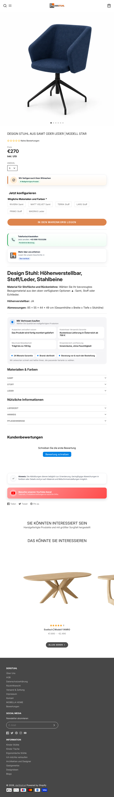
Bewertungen (12, 706)
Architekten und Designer (18, 761)
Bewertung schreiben (57, 454)
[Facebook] (7, 733)
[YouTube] (25, 733)
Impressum (11, 694)
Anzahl (11, 163)
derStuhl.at (20, 785)
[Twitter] (12, 733)
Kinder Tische (12, 749)
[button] (51, 122)
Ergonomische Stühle (16, 753)
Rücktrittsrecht (13, 685)
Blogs (9, 774)
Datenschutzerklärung (17, 681)
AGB (8, 677)
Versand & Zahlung (15, 690)
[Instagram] (20, 733)
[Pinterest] (16, 733)
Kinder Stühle (12, 744)
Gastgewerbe (12, 765)
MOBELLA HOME (14, 702)
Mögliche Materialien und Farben (27, 199)
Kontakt (10, 698)
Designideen (12, 769)
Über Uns (10, 673)
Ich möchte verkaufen (16, 757)
